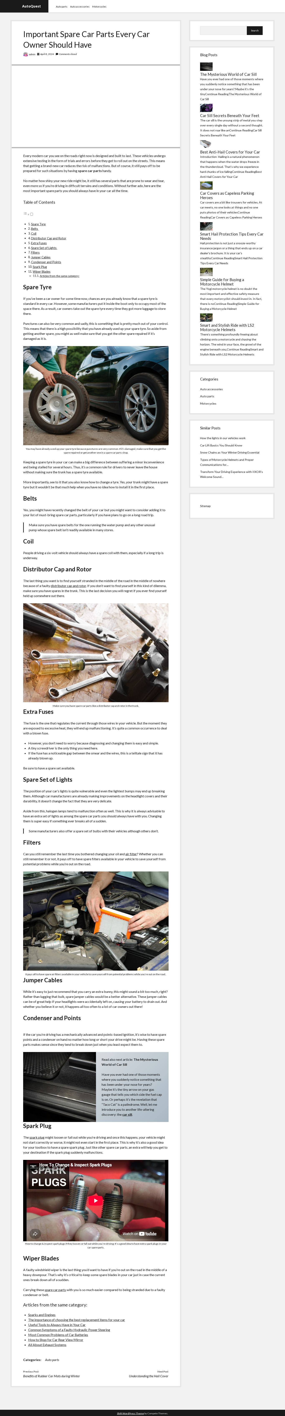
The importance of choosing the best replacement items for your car (76, 1320)
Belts (35, 229)
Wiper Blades (41, 271)
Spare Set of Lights (44, 248)
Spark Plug (40, 267)
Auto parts (61, 6)
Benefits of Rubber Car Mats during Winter (51, 1376)
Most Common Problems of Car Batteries (58, 1335)
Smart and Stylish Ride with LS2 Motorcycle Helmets (227, 327)
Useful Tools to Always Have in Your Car (57, 1325)
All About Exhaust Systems (47, 1345)
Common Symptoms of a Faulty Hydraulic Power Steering (69, 1330)
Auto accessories (80, 6)
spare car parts (55, 1290)
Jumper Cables (40, 257)
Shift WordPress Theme (130, 1413)
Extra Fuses (39, 243)
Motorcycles (99, 6)
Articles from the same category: (59, 276)
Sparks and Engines (41, 1315)
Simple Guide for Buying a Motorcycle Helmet (222, 281)
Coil (33, 233)
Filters (35, 252)
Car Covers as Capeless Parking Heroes (227, 195)
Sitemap (205, 506)
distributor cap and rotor (68, 586)
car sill (127, 1114)
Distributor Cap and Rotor (48, 238)
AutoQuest (31, 6)
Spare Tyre (38, 224)
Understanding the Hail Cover (148, 1376)
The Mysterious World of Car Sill (228, 74)
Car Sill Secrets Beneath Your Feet (229, 115)
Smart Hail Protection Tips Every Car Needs (232, 236)
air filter (131, 854)
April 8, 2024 (47, 54)
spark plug (36, 1137)
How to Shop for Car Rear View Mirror (55, 1340)
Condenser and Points (46, 262)
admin (32, 54)
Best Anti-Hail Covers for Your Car (230, 152)
